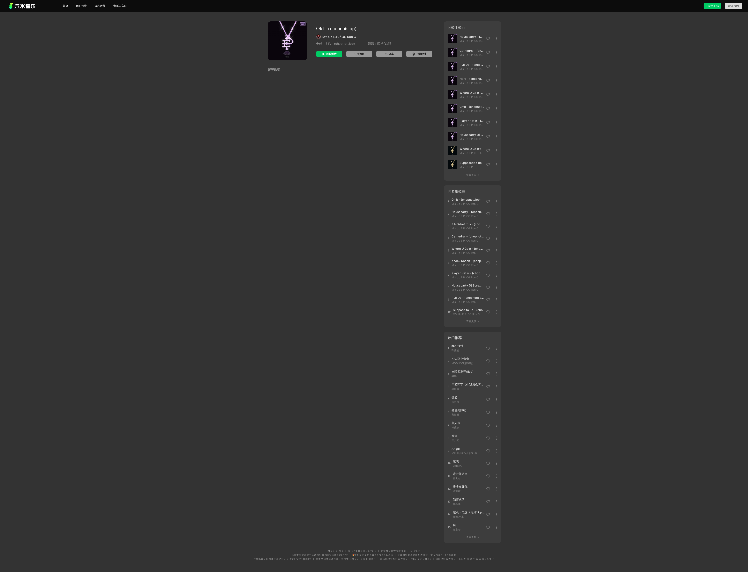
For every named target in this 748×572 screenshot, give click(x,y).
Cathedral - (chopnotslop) (472, 51)
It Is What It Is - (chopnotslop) (468, 224)
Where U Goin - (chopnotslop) (472, 93)
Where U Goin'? (470, 149)
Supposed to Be (471, 163)
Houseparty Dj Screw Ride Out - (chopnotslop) (472, 135)
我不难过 (457, 346)
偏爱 (454, 397)
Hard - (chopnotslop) (472, 79)
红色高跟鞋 (459, 410)
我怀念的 (459, 499)
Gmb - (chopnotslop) (472, 107)
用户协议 (81, 5)
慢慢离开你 (460, 487)
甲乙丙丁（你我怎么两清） (468, 384)
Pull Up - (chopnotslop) (472, 65)
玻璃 (456, 461)
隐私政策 (100, 5)
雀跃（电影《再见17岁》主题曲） (469, 512)
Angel (456, 449)
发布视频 (733, 5)
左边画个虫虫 (460, 359)
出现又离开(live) (463, 371)
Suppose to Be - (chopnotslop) (469, 310)
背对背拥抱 (460, 474)
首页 (65, 5)
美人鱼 (456, 423)
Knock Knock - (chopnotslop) (468, 261)
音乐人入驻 (120, 5)
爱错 (454, 436)
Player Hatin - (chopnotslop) (472, 121)
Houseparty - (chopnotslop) (472, 37)
